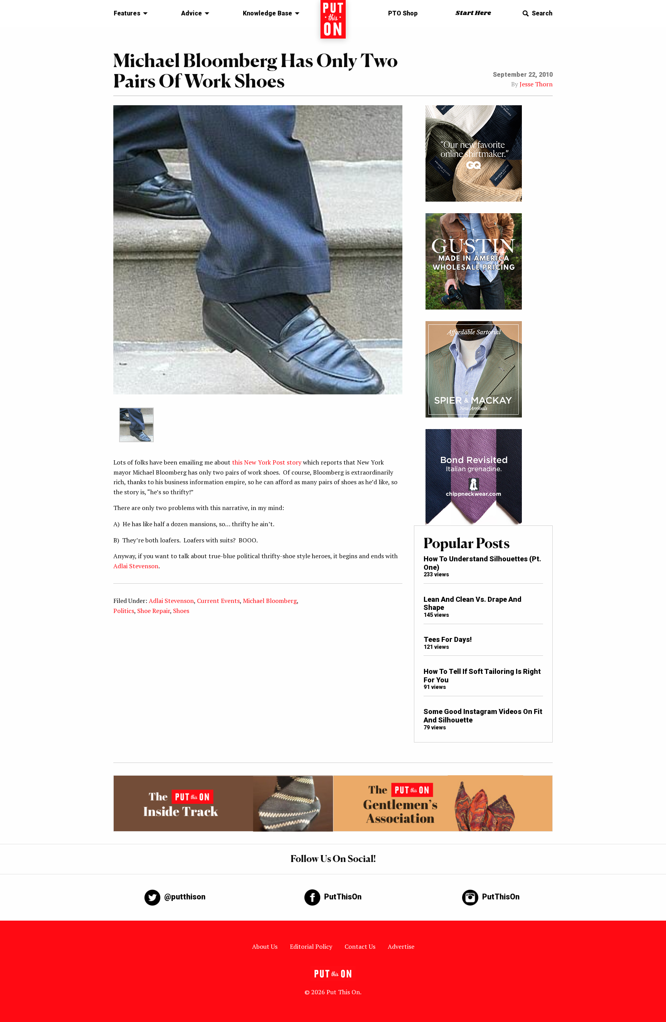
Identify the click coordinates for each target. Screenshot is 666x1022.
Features (127, 13)
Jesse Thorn (536, 84)
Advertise (401, 946)
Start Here (473, 13)
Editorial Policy (311, 946)
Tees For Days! (448, 639)
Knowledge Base (267, 13)
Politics (123, 610)
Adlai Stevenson (135, 566)
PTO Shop (403, 13)
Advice (191, 13)
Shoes (181, 610)
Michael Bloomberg (270, 600)
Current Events (218, 600)
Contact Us (360, 946)
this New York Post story (266, 462)
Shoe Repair (153, 610)
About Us (265, 946)
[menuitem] (129, 13)
